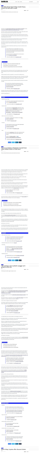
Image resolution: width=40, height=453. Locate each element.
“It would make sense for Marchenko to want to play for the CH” (12, 205)
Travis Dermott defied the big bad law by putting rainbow (10, 29)
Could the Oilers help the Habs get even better (19, 294)
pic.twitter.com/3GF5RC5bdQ (18, 112)
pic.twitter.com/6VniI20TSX (20, 255)
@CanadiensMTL (15, 107)
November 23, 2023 (18, 363)
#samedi (13, 112)
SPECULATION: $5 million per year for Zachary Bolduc (10, 347)
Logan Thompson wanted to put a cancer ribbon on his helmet (15, 28)
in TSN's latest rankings (19, 297)
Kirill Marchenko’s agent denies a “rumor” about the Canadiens (12, 202)
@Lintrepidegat (8, 112)
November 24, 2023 (16, 88)
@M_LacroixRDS (12, 136)
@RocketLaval (15, 108)
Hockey (16, 1)
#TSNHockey (11, 305)
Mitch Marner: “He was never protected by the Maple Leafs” (11, 63)
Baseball (21, 1)
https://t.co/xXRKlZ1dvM (9, 431)
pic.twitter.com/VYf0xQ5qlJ (12, 102)
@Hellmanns (12, 132)
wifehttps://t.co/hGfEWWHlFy (10, 417)
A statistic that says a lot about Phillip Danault (10, 344)
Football (19, 1)
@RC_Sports (19, 248)
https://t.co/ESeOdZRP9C (14, 310)
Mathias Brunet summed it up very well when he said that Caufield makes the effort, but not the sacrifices (14, 371)
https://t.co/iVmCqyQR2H (9, 86)
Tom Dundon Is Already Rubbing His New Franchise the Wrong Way (12, 66)
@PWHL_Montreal (14, 248)
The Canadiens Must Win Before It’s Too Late (9, 345)
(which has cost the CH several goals (15, 391)
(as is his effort (24, 196)
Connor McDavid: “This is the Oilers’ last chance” (10, 65)
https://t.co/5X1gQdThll (9, 424)
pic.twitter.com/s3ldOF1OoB (19, 361)
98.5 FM (15, 242)
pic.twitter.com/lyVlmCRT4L (10, 126)
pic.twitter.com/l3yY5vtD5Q (10, 249)
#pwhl (21, 248)
